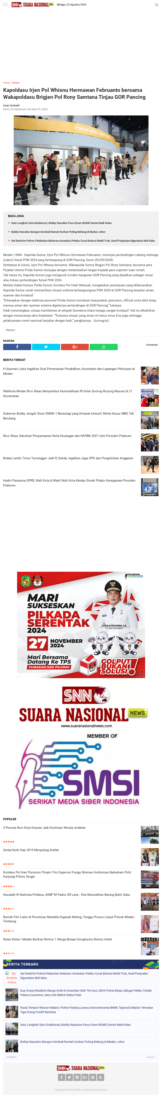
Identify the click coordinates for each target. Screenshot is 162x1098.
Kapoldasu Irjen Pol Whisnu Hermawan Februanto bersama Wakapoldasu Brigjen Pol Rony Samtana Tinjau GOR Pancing (74, 93)
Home (6, 82)
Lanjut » (151, 1057)
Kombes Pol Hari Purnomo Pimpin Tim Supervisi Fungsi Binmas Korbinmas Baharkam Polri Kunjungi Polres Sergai (67, 874)
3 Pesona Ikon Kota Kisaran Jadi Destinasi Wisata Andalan (44, 828)
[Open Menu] (5, 4)
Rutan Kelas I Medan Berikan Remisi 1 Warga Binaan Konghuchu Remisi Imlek (57, 939)
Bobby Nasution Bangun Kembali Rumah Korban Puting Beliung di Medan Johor (58, 231)
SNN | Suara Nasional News (91, 1089)
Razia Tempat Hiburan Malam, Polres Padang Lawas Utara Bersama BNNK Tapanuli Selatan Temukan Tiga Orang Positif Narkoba (86, 1010)
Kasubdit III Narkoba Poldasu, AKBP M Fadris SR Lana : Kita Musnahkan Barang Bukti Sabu (66, 895)
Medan (16, 82)
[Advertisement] (81, 48)
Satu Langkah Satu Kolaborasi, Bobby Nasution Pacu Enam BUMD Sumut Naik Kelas (61, 223)
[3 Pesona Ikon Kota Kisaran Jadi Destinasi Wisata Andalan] (150, 835)
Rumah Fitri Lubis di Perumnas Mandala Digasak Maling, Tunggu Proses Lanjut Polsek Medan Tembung (68, 919)
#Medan (10, 330)
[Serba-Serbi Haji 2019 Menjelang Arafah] (150, 857)
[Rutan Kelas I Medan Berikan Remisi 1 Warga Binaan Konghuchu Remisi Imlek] (150, 946)
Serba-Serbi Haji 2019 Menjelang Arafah (31, 850)
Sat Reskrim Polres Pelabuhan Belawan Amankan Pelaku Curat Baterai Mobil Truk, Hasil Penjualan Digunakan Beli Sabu (83, 240)
